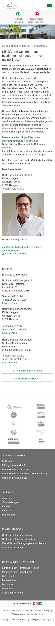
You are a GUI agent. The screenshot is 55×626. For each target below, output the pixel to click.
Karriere (6, 506)
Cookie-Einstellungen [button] (13, 592)
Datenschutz (8, 576)
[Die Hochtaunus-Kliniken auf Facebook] (34, 603)
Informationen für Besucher (15, 469)
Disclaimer (7, 584)
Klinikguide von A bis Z (13, 465)
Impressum (7, 588)
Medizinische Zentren (13, 547)
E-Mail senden (9, 303)
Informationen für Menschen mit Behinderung (25, 473)
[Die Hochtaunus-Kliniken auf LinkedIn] (40, 603)
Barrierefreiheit (9, 580)
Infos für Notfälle (36, 19)
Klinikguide (18, 19)
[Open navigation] (49, 5)
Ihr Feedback (8, 514)
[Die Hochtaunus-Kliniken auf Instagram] (37, 603)
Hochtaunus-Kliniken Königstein (18, 539)
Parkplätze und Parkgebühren (17, 572)
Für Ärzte (6, 510)
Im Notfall (7, 461)
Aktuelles (7, 498)
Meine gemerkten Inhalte (14, 478)
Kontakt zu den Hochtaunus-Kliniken (20, 568)
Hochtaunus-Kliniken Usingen (17, 535)
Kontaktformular (27, 378)
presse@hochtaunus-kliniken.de (18, 141)
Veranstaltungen (10, 502)
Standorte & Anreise (27, 370)
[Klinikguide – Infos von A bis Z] (18, 15)
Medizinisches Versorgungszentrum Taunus (24, 543)
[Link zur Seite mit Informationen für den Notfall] (37, 15)
